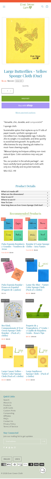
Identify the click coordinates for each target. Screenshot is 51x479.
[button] (43, 470)
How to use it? (7, 197)
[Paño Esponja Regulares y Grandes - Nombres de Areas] (13, 230)
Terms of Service (10, 427)
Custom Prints (9, 411)
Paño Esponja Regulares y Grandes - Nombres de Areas (13, 246)
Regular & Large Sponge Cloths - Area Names (37, 245)
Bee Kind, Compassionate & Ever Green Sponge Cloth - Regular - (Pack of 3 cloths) (12, 330)
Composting (8, 413)
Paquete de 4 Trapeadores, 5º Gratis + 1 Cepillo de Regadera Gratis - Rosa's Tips (37, 329)
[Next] (11, 21)
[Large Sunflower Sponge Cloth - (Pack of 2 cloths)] (37, 357)
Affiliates (7, 416)
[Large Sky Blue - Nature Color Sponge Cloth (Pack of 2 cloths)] (37, 270)
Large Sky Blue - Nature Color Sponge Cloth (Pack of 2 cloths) (37, 287)
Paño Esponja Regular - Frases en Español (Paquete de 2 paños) (13, 287)
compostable (36, 122)
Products (7, 405)
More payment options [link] (25, 113)
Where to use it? (8, 200)
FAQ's (5, 419)
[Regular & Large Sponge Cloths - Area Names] (37, 230)
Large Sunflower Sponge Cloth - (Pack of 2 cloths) (37, 374)
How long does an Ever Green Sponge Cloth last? (22, 205)
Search (6, 400)
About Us (7, 403)
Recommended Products (25, 213)
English (7, 459)
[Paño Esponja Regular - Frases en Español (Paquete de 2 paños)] (13, 270)
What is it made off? (10, 192)
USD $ (17, 459)
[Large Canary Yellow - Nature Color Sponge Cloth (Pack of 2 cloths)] (13, 357)
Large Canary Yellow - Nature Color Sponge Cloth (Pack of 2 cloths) (12, 374)
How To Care (6, 203)
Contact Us (8, 421)
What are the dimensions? (12, 194)
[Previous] (5, 21)
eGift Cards (8, 408)
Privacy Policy (9, 424)
